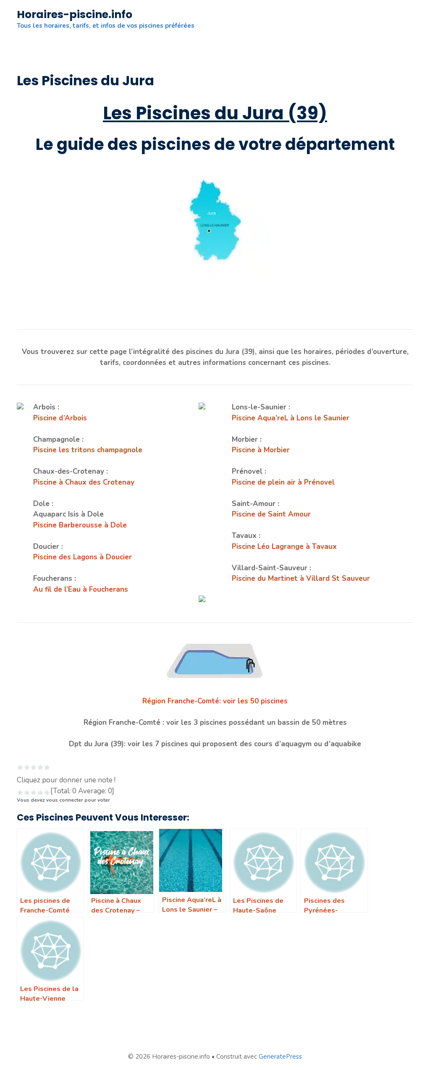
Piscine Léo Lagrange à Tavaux (284, 546)
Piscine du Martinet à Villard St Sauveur (301, 578)
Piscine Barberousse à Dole (80, 525)
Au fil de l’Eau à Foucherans (80, 589)
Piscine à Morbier (261, 450)
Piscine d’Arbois (60, 418)
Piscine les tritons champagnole (87, 450)
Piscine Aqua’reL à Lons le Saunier (290, 418)
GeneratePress (280, 1056)
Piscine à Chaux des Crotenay (83, 482)
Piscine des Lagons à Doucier (82, 557)
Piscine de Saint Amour (271, 514)
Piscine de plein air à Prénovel (283, 482)
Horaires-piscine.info (74, 14)
